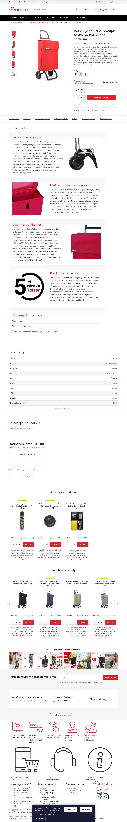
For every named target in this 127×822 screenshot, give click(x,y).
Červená (114, 378)
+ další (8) (13, 75)
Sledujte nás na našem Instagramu (65, 650)
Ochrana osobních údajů (51, 802)
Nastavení (40, 819)
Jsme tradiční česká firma (23, 788)
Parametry (26, 119)
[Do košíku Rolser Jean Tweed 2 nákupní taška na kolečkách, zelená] (83, 622)
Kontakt (18, 2)
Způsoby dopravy (48, 790)
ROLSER (111, 105)
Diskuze (74, 119)
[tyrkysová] (85, 74)
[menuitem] (19, 18)
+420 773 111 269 (90, 9)
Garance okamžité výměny (24, 802)
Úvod (10, 2)
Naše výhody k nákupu (22, 790)
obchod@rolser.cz (65, 697)
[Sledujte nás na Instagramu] (106, 796)
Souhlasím (86, 810)
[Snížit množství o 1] (78, 98)
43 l (115, 383)
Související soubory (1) (42, 119)
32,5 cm (114, 398)
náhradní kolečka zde (75, 300)
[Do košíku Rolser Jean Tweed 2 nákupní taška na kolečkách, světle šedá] (110, 622)
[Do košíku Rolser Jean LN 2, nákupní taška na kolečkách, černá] (28, 622)
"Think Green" (35, 260)
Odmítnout (71, 810)
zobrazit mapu (74, 795)
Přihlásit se (110, 677)
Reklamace (46, 795)
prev (10, 603)
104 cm (114, 388)
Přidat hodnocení (28, 454)
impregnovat (34, 246)
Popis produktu (14, 119)
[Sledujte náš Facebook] (99, 796)
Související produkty (88, 119)
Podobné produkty (106, 119)
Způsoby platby (47, 793)
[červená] (80, 74)
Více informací (86, 65)
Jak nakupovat (45, 2)
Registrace (113, 2)
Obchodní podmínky (30, 2)
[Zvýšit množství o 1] (84, 98)
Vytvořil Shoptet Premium (65, 715)
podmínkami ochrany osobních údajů (91, 683)
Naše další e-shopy (21, 804)
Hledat (77, 9)
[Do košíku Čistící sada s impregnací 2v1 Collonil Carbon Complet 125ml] (83, 544)
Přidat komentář (28, 476)
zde (56, 814)
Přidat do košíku (101, 98)
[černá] (76, 74)
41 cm (114, 393)
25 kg (115, 403)
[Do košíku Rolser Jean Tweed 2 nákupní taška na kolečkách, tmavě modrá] (55, 622)
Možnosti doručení (112, 82)
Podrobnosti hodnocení (101, 43)
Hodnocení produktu (61, 119)
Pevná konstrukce (110, 364)
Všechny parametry (62, 408)
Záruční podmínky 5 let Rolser (22, 428)
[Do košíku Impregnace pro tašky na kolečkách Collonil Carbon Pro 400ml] (28, 544)
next (117, 603)
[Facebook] (104, 699)
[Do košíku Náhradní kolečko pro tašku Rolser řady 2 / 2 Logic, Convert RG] (55, 544)
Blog (16, 806)
